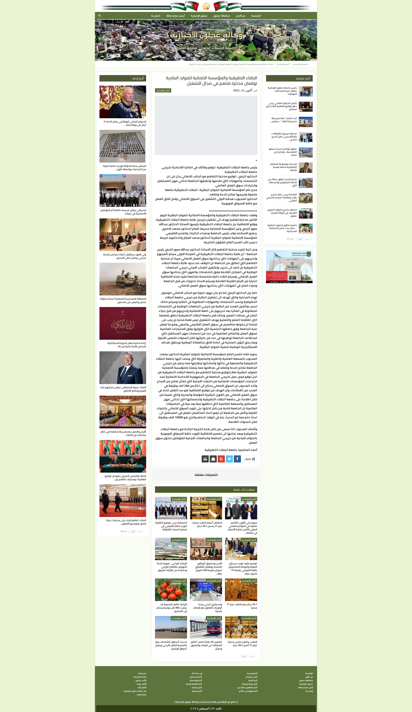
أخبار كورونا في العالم (248, 691)
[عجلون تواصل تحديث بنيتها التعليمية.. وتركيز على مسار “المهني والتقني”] (306, 152)
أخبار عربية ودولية (250, 684)
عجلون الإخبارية (199, 15)
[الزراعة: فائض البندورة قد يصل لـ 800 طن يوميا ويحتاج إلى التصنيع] (171, 589)
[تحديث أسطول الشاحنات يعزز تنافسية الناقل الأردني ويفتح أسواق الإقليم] (171, 627)
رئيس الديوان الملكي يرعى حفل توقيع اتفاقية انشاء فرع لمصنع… (281, 106)
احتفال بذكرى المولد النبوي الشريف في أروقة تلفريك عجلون (282, 213)
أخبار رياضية (197, 687)
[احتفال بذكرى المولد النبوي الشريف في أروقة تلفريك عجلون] (306, 213)
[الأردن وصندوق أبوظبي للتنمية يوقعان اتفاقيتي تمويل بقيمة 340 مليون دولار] (206, 549)
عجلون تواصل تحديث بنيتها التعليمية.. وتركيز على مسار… (283, 152)
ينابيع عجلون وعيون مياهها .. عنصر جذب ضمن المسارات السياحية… (282, 228)
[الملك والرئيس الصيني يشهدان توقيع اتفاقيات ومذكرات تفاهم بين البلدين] (122, 456)
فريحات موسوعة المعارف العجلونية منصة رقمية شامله (283, 167)
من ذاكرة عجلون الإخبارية (135, 691)
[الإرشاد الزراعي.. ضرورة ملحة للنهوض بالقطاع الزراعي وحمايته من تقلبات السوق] (171, 549)
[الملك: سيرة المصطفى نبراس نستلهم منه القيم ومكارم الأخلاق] (122, 367)
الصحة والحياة (140, 676)
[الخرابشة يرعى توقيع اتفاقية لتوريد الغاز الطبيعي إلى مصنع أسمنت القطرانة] (171, 508)
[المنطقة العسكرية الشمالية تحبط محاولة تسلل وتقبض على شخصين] (122, 279)
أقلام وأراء (141, 687)
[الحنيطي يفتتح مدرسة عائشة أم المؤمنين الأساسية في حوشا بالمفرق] (122, 190)
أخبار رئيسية (252, 673)
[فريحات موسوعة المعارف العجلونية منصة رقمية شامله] (306, 168)
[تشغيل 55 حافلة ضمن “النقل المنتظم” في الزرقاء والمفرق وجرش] (206, 627)
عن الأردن (240, 15)
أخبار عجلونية (252, 676)
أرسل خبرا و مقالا (175, 15)
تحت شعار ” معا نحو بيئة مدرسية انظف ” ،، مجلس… (283, 119)
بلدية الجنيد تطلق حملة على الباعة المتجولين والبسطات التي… (282, 182)
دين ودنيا (142, 673)
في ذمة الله (197, 673)
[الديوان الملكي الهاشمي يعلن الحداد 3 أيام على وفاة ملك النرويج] (122, 102)
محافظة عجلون (221, 15)
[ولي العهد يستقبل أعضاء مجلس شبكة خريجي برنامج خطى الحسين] (122, 234)
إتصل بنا (155, 15)
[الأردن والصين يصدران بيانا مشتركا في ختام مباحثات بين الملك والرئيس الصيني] (122, 412)
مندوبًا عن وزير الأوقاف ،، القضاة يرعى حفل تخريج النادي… (284, 136)
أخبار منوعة (197, 691)
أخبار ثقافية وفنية (194, 684)
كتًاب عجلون (140, 680)
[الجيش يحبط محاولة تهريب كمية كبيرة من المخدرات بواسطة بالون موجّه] (122, 146)
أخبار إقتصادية (163, 90)
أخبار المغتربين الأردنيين (247, 687)
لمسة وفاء (141, 694)
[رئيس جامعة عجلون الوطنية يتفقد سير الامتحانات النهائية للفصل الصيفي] (306, 91)
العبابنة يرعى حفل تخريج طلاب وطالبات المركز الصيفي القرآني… (281, 197)
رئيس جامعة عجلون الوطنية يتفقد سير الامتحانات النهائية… (282, 91)
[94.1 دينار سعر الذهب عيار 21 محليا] (241, 589)
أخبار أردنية (253, 680)
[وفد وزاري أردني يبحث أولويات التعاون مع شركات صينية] (206, 589)
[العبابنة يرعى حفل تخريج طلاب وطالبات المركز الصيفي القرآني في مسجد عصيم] (306, 198)
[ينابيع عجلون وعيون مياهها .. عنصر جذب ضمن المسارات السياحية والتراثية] (306, 228)
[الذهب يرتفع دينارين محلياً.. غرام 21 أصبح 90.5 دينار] (241, 627)
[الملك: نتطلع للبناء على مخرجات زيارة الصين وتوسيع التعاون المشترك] (122, 500)
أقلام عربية (141, 684)
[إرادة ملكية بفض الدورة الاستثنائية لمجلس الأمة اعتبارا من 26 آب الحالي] (122, 323)
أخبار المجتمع (196, 676)
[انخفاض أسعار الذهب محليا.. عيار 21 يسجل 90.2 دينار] (206, 508)
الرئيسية (256, 15)
